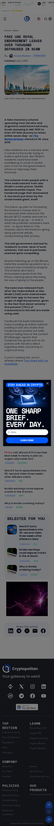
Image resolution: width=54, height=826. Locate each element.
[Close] (47, 383)
